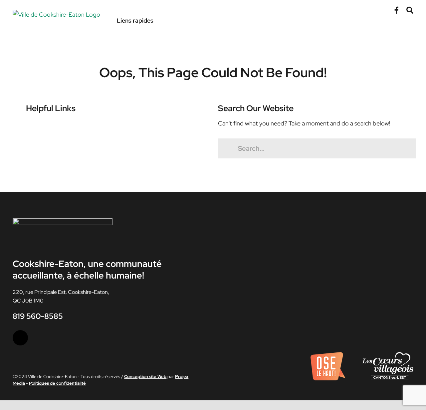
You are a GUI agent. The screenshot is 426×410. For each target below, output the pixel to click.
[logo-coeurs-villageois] (387, 354)
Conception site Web (145, 376)
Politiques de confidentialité (57, 383)
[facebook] (20, 337)
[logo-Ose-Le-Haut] (328, 354)
